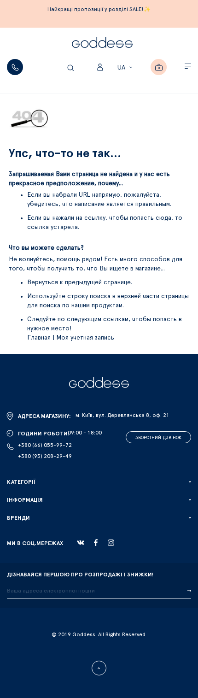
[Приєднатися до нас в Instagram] (111, 543)
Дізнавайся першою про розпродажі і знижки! (80, 574)
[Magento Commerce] (102, 44)
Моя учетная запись (85, 337)
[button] (126, 67)
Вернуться (43, 282)
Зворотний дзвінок (158, 437)
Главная (39, 337)
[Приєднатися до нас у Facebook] (96, 542)
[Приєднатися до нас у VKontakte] (80, 543)
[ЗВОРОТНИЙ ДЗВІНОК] (15, 67)
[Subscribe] (189, 591)
